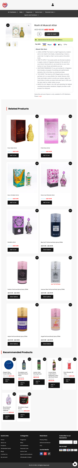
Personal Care (49, 12)
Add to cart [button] (13, 155)
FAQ (41, 445)
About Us (3, 442)
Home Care (38, 12)
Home (2, 440)
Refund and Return (45, 442)
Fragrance (29, 12)
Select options (47, 249)
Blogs (2, 451)
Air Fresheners (12, 12)
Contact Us (4, 454)
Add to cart (51, 34)
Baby (21, 12)
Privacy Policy (43, 440)
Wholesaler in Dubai (25, 457)
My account (4, 457)
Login (40, 96)
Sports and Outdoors (30, 15)
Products (3, 445)
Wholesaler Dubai (6, 448)
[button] (28, 25)
